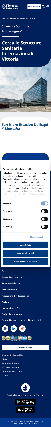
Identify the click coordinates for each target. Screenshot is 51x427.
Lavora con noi (25, 347)
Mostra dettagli (36, 237)
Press (4, 271)
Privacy (4, 359)
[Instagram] (22, 328)
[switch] (44, 211)
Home (4, 19)
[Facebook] (5, 328)
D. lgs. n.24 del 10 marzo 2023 (12, 355)
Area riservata (34, 7)
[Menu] (47, 6)
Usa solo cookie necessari (25, 261)
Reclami (5, 302)
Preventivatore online (12, 277)
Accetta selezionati (25, 253)
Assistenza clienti (10, 289)
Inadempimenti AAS (11, 308)
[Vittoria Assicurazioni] (10, 6)
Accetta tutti (25, 245)
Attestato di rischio (11, 283)
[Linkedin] (14, 328)
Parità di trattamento (12, 314)
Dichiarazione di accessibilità (12, 371)
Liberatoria (5, 375)
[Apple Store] (25, 409)
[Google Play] (25, 402)
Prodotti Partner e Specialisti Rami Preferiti (22, 320)
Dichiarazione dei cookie (10, 363)
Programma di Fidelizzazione (15, 296)
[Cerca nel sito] (43, 6)
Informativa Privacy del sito (11, 367)
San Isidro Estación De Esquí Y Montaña (25, 127)
